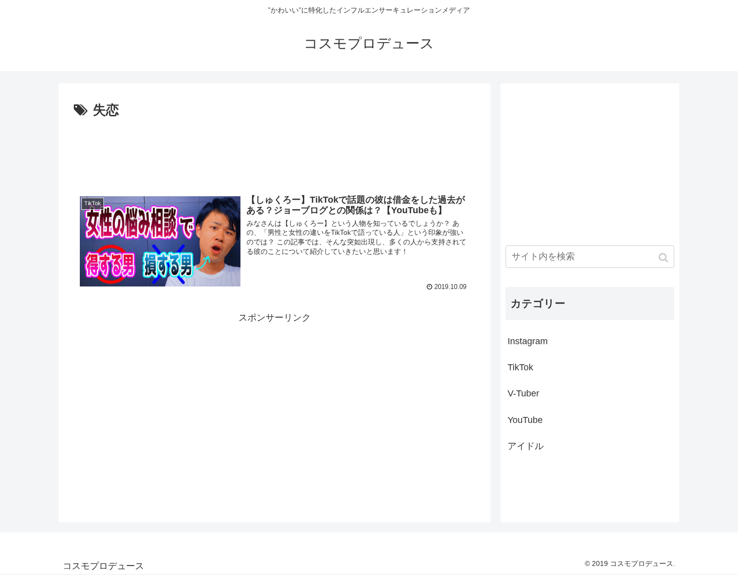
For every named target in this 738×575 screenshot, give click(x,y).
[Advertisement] (274, 149)
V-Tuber (523, 393)
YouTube (525, 420)
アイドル (526, 446)
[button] (664, 257)
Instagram (528, 341)
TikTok (520, 367)
